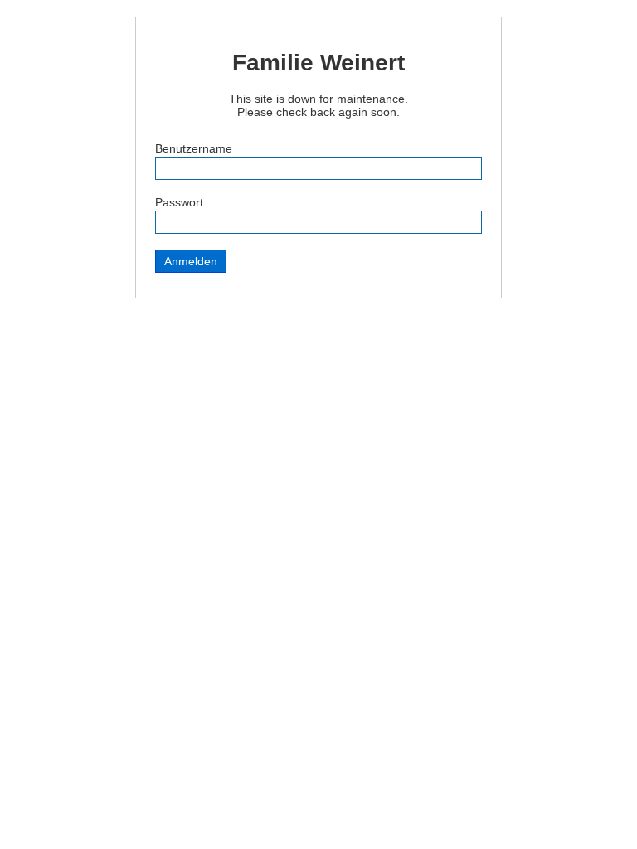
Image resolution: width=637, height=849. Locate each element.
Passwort (179, 202)
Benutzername (193, 148)
